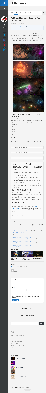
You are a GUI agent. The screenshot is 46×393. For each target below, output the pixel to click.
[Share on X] (4, 34)
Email (29, 287)
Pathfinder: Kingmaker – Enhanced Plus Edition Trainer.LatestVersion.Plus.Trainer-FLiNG (22, 246)
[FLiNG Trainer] (4, 3)
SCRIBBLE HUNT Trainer (15, 332)
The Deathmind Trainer (37, 258)
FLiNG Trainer (18, 3)
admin (13, 23)
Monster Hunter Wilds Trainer (19, 347)
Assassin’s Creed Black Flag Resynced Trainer (19, 335)
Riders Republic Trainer (18, 341)
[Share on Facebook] (4, 39)
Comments (15, 266)
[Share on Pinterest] (4, 44)
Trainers (16, 12)
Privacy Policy (23, 12)
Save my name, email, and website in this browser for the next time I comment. (25, 297)
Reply (15, 272)
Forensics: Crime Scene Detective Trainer (18, 334)
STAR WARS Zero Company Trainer (17, 331)
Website (13, 291)
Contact (29, 12)
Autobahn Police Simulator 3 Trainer (26, 259)
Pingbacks (24, 266)
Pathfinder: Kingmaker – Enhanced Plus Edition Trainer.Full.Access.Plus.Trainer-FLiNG (22, 231)
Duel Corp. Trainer (16, 343)
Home (12, 12)
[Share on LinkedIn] (4, 49)
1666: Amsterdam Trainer (15, 330)
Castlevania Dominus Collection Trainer (21, 345)
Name (13, 287)
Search (12, 321)
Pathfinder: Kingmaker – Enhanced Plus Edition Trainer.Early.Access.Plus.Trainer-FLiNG (22, 238)
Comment (14, 279)
